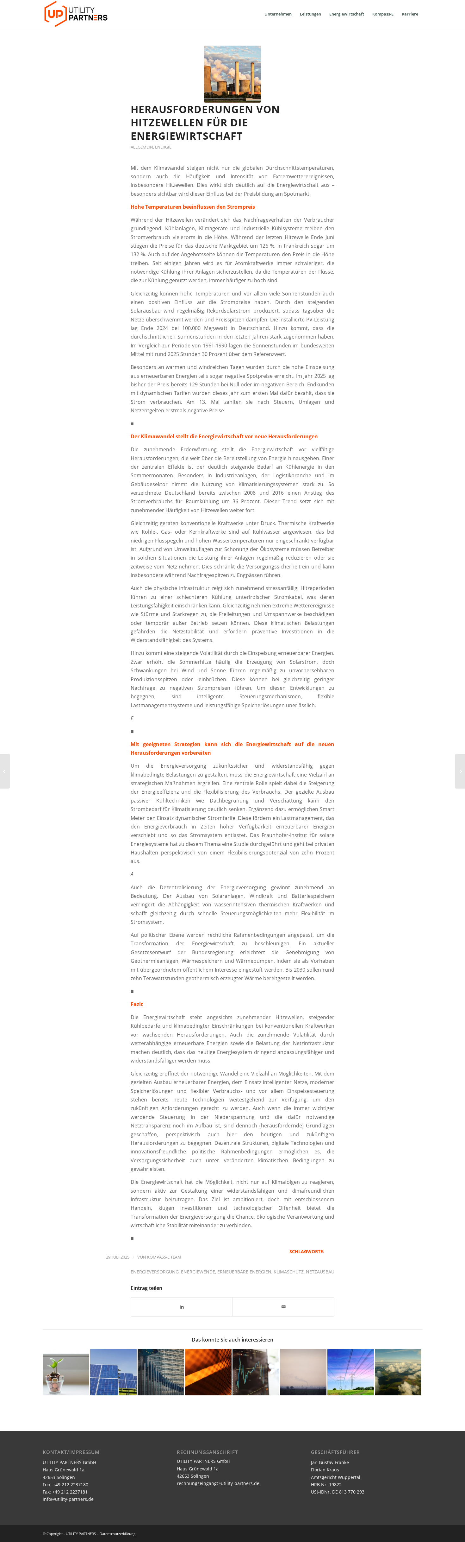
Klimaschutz (289, 1272)
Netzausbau (320, 1272)
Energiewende (198, 1272)
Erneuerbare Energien (244, 1272)
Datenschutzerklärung (117, 1533)
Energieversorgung (155, 1272)
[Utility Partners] (76, 14)
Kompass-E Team (164, 1257)
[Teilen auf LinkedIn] (181, 1307)
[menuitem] (278, 14)
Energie (163, 147)
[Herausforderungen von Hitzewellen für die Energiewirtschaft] (232, 74)
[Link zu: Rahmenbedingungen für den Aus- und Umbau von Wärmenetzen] (208, 1372)
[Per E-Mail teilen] (283, 1307)
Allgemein (142, 147)
